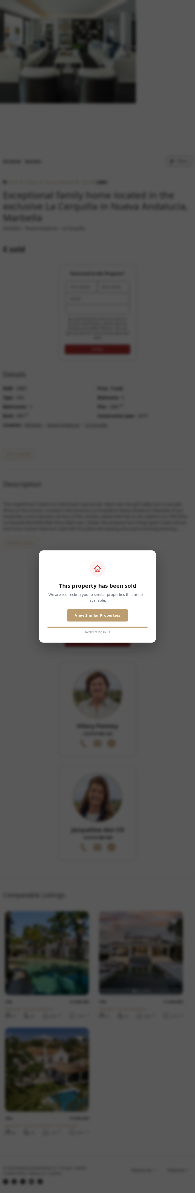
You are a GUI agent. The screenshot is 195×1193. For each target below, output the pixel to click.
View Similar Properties (97, 615)
